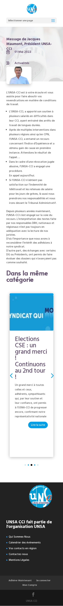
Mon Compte (29, 585)
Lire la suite (38, 425)
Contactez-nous (18, 554)
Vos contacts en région (22, 548)
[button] (52, 375)
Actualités (22, 63)
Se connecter (43, 580)
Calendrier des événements (25, 542)
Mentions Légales (19, 560)
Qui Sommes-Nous (19, 537)
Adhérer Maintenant (20, 580)
